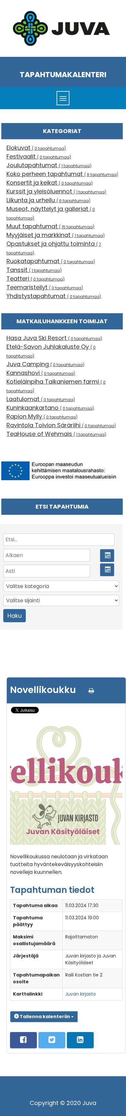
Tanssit (34, 270)
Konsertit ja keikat (49, 183)
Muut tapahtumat (50, 226)
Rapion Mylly (42, 416)
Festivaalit (38, 156)
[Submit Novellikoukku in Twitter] (51, 1040)
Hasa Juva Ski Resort (54, 338)
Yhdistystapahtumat (53, 296)
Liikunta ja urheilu (48, 200)
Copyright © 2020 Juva (63, 1103)
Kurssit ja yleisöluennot (56, 191)
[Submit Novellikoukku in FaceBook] (23, 1040)
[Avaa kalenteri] (107, 555)
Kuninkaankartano (50, 408)
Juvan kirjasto (80, 994)
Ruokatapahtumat (50, 261)
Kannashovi (40, 373)
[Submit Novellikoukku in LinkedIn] (80, 1040)
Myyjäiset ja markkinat (55, 235)
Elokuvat (36, 148)
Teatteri (35, 278)
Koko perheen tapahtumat (62, 174)
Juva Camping (45, 364)
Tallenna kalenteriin (45, 1016)
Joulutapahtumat (48, 165)
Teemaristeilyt (44, 287)
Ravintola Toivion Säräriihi (61, 425)
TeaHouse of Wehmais (56, 434)
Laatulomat (40, 399)
